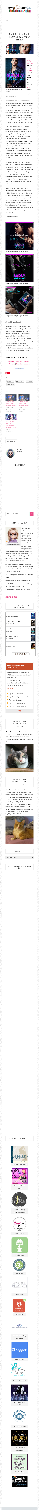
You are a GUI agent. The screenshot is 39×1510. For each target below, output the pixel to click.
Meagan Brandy (12, 441)
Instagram (18, 361)
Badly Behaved (11, 438)
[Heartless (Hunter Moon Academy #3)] (33, 615)
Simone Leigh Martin (13, 616)
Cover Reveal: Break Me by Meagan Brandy (23, 404)
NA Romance (23, 29)
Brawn (8, 644)
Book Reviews (12, 29)
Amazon (27, 364)
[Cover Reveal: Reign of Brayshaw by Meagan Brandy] (11, 417)
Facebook (27, 361)
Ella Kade (10, 631)
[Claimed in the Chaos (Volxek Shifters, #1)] (33, 623)
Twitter (12, 364)
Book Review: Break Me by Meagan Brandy (11, 404)
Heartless (9, 614)
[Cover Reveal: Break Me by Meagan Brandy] (24, 397)
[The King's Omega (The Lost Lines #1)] (33, 638)
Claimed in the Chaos (13, 621)
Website (11, 361)
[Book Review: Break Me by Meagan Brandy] (11, 397)
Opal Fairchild (11, 623)
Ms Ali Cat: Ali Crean (16, 53)
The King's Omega (12, 636)
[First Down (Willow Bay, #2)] (33, 630)
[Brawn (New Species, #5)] (33, 646)
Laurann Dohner (11, 646)
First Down (10, 629)
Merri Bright (10, 638)
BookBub (19, 364)
